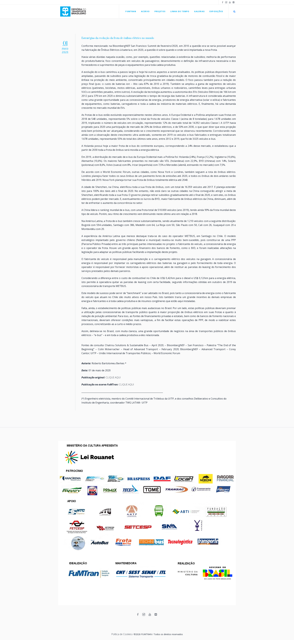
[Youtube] (230, 2)
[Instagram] (226, 2)
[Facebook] (222, 2)
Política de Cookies (121, 634)
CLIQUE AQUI (113, 377)
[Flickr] (233, 2)
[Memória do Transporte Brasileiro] (147, 523)
